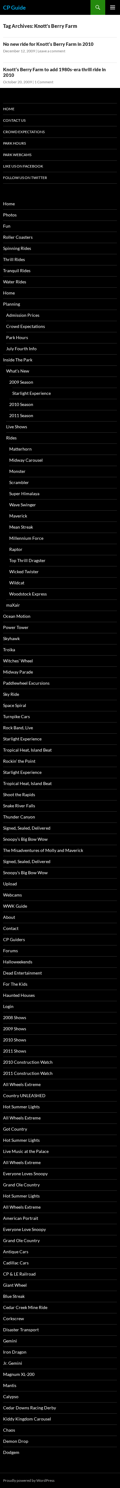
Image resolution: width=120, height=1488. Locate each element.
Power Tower (16, 627)
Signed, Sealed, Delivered (26, 828)
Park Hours (14, 143)
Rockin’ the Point (19, 761)
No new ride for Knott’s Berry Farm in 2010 (48, 44)
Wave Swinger (22, 504)
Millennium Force (26, 538)
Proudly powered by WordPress (28, 1480)
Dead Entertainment (22, 972)
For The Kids (15, 984)
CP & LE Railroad (19, 1273)
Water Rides (14, 281)
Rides (11, 437)
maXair (13, 605)
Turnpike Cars (16, 716)
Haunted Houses (19, 995)
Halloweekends (17, 961)
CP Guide (14, 7)
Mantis (9, 1385)
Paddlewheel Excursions (26, 683)
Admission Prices (22, 315)
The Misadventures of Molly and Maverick (43, 850)
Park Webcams (17, 154)
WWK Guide (15, 906)
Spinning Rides (17, 248)
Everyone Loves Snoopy (25, 1173)
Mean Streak (21, 527)
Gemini (10, 1340)
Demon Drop (15, 1441)
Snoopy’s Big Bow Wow (25, 839)
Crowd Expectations (24, 131)
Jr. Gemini (12, 1363)
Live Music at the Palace (26, 1151)
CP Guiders (14, 939)
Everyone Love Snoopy (24, 1229)
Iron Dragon (14, 1352)
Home (8, 109)
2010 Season (21, 404)
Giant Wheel (15, 1285)
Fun (6, 226)
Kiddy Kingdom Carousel (27, 1418)
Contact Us (14, 120)
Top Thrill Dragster (27, 560)
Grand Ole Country (21, 1184)
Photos (10, 214)
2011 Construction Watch (28, 1073)
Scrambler (19, 482)
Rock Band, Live (18, 727)
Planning (11, 304)
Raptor (15, 549)
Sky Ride (11, 694)
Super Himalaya (24, 493)
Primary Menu (112, 7)
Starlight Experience (31, 393)
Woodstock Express (28, 593)
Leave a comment (51, 51)
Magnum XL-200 (18, 1374)
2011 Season (21, 415)
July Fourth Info (21, 348)
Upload (10, 883)
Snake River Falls (19, 805)
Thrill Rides (14, 259)
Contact (10, 928)
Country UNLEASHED (24, 1095)
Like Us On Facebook (23, 166)
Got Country (15, 1129)
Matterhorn (20, 449)
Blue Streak (14, 1296)
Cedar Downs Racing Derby (29, 1407)
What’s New (17, 370)
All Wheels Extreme (22, 1084)
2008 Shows (14, 1017)
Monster (17, 471)
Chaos (9, 1430)
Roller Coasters (18, 237)
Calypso (10, 1396)
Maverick (18, 515)
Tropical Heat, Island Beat (27, 750)
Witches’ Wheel (18, 660)
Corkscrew (13, 1318)
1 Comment (43, 82)
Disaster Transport (21, 1329)
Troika (9, 649)
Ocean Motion (16, 616)
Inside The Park (17, 359)
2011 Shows (14, 1051)
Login (8, 1006)
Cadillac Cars (16, 1262)
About (9, 917)
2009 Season (21, 382)
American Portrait (20, 1218)
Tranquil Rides (16, 270)
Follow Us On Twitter (25, 177)
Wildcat (16, 582)
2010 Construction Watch (28, 1062)
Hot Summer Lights (21, 1106)
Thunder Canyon (19, 816)
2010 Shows (14, 1039)
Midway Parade (18, 671)
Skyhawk (11, 638)
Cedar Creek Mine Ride (25, 1307)
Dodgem (11, 1452)
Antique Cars (15, 1251)
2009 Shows (14, 1028)
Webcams (12, 894)
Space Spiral (14, 705)
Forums (10, 950)
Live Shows (16, 426)
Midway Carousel (26, 460)
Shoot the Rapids (19, 794)
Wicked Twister (24, 571)
